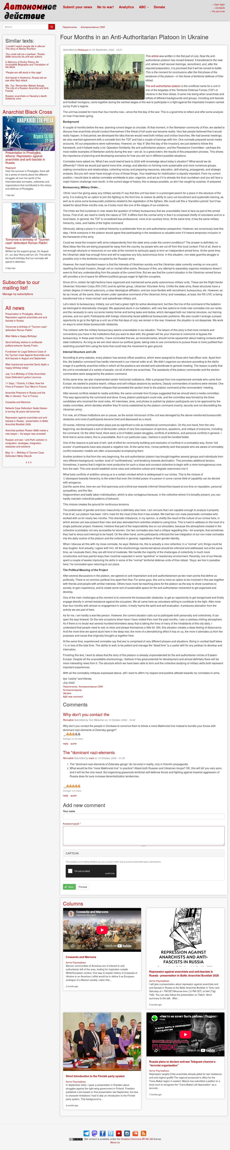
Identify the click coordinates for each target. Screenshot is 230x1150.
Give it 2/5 (70, 734)
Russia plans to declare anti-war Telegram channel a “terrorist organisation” (182, 1063)
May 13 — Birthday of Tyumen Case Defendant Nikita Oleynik (24, 454)
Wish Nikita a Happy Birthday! (21, 336)
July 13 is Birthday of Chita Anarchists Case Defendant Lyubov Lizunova (25, 375)
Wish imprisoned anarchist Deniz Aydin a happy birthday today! (27, 366)
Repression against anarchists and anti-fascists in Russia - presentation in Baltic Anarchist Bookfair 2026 (184, 973)
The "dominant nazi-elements (89, 752)
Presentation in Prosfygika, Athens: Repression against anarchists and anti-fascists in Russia (25, 157)
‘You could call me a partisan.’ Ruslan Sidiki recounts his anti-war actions (25, 55)
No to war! (105, 6)
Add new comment (73, 696)
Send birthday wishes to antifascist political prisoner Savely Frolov (23, 343)
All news (14, 307)
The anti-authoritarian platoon (163, 86)
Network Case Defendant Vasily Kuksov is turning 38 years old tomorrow (26, 409)
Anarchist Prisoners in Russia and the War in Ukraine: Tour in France (25, 394)
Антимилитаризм (72, 689)
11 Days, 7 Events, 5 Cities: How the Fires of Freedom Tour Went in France (25, 384)
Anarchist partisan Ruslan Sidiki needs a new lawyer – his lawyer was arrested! (26, 432)
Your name (69, 811)
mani (91, 758)
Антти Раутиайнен (76, 962)
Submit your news (77, 6)
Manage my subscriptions (18, 294)
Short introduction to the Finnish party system (95, 1076)
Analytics (126, 6)
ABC (143, 6)
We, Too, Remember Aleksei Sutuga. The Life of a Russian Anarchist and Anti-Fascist (27, 88)
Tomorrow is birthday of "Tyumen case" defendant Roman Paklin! (27, 241)
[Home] (31, 12)
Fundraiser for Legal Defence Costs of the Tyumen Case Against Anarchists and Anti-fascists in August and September (27, 355)
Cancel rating (64, 734)
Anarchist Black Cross (27, 111)
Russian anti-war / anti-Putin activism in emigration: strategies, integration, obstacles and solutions (26, 443)
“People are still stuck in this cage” (23, 72)
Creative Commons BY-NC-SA (137, 1139)
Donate (159, 6)
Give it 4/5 (75, 734)
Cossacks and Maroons (81, 957)
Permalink (68, 720)
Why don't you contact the (86, 714)
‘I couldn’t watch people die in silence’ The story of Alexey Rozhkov (25, 47)
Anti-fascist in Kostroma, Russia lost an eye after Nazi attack (26, 79)
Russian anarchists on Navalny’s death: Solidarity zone (26, 97)
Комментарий (72, 823)
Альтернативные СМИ (93, 27)
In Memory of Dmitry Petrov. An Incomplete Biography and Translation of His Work (26, 64)
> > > (29, 462)
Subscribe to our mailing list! (21, 284)
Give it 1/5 (67, 734)
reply (65, 743)
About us (115, 1142)
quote (74, 743)
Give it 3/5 (73, 734)
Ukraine (67, 693)
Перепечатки (70, 27)
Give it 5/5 (78, 734)
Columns (73, 903)
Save (71, 886)
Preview (83, 886)
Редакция (83, 49)
